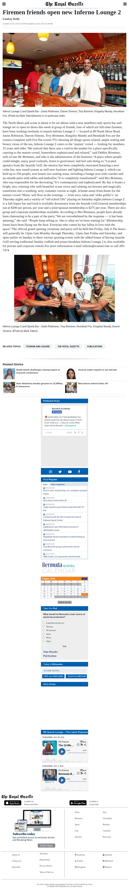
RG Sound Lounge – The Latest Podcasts (65, 732)
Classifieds (107, 818)
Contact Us (16, 860)
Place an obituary (77, 676)
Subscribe (16, 867)
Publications (94, 346)
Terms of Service (47, 872)
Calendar (106, 830)
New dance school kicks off (93, 383)
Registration (45, 859)
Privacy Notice (46, 865)
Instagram (81, 867)
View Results (50, 651)
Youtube (108, 854)
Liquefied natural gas (55, 622)
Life (76, 830)
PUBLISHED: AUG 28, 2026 (53, 737)
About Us (16, 854)
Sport (77, 824)
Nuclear (49, 626)
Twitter (79, 860)
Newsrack (107, 836)
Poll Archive (49, 656)
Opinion (78, 836)
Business (78, 818)
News (77, 812)
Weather (106, 824)
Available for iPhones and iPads (31, 802)
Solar (48, 634)
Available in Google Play (94, 802)
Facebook (80, 854)
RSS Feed (108, 860)
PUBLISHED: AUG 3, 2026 (52, 766)
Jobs (105, 812)
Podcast (108, 867)
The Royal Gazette (68, 346)
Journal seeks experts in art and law (97, 369)
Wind (48, 637)
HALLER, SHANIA (51, 670)
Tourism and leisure (38, 346)
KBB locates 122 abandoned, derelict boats (61, 557)
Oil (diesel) (51, 630)
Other (48, 641)
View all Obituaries (53, 676)
